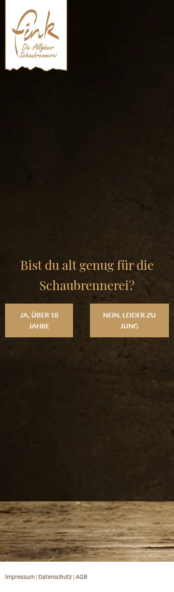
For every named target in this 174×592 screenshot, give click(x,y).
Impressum (20, 576)
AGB (81, 576)
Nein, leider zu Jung (129, 320)
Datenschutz (55, 576)
